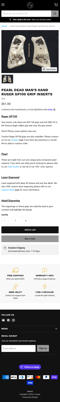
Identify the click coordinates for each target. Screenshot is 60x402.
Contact (14, 140)
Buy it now (30, 238)
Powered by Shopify (30, 397)
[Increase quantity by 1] (26, 220)
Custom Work (7, 190)
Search (30, 391)
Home (4, 26)
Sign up (43, 348)
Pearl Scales (13, 166)
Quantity (4, 215)
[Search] (55, 13)
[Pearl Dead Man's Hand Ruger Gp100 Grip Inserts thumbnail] (7, 79)
